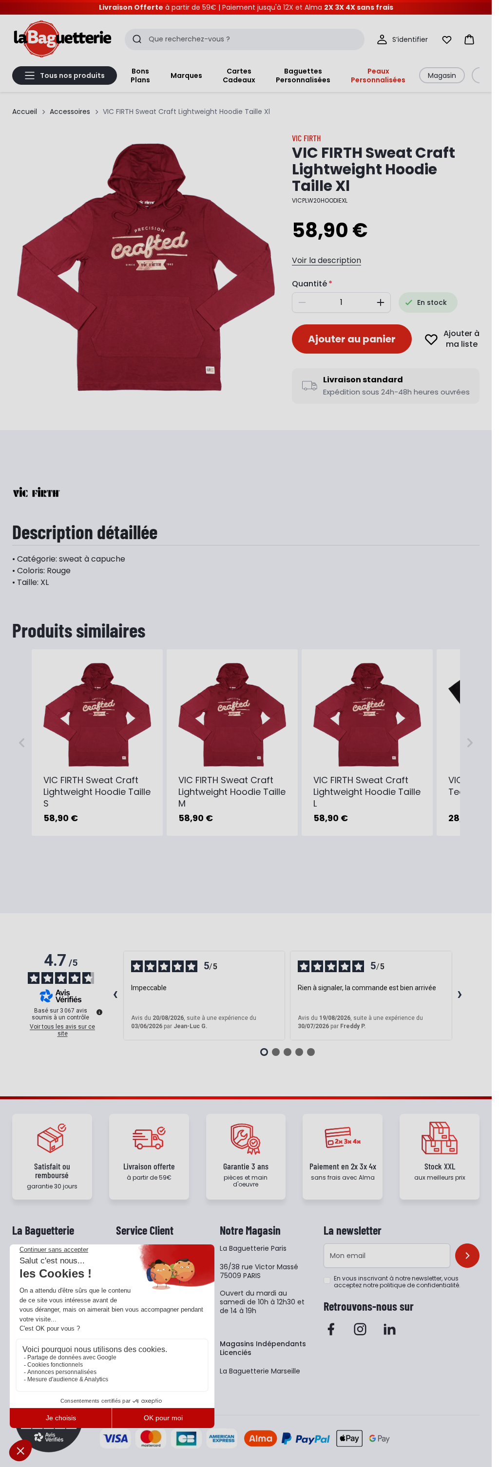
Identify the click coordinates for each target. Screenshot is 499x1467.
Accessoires (70, 111)
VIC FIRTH (306, 137)
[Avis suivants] (460, 995)
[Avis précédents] (115, 995)
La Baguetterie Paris (253, 1248)
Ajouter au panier (352, 339)
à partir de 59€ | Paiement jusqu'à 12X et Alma (246, 7)
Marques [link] (186, 75)
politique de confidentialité (419, 1285)
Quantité (309, 283)
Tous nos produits (72, 75)
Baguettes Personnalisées (303, 75)
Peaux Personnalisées (378, 75)
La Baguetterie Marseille (260, 1371)
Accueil (24, 111)
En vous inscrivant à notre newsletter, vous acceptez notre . (397, 1282)
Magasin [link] (442, 75)
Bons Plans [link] (140, 75)
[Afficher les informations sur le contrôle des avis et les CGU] (99, 1012)
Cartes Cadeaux (239, 75)
